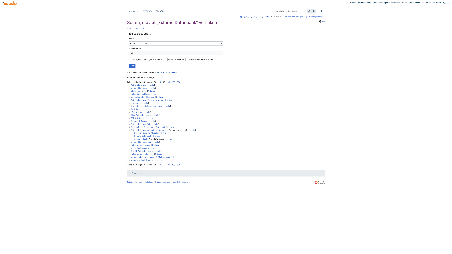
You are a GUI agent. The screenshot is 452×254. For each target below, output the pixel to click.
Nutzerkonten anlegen (140, 145)
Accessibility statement (181, 182)
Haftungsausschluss (162, 182)
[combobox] (176, 43)
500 (178, 82)
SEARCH (160, 11)
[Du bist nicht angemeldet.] (321, 11)
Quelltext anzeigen (295, 17)
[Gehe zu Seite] (309, 11)
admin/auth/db (140, 139)
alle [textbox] (132, 53)
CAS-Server (136, 109)
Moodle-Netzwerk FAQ (141, 142)
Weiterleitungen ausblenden (201, 59)
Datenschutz (132, 182)
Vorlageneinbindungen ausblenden (148, 59)
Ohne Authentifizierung (141, 115)
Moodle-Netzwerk (139, 88)
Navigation (133, 11)
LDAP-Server (136, 112)
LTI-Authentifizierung (140, 148)
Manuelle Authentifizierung (142, 97)
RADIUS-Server (137, 118)
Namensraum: (135, 48)
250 (173, 82)
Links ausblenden (176, 59)
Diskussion (278, 17)
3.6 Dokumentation (249, 17)
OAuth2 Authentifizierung (142, 151)
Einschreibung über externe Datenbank (148, 127)
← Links (150, 85)
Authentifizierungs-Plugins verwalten (147, 100)
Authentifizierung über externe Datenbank (149, 130)
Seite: (131, 38)
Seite (267, 17)
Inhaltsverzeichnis (139, 91)
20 (159, 82)
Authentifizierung (138, 85)
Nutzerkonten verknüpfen (142, 154)
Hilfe (323, 21)
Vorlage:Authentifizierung (142, 160)
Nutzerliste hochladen (140, 94)
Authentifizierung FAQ (140, 124)
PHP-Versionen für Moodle (146, 133)
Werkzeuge (139, 173)
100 (168, 82)
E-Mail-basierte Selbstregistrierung (146, 106)
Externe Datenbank (136, 28)
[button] (449, 3)
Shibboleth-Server (139, 121)
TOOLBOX (147, 11)
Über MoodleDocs (146, 182)
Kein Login (135, 103)
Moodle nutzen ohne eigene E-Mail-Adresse (150, 157)
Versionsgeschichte (316, 17)
